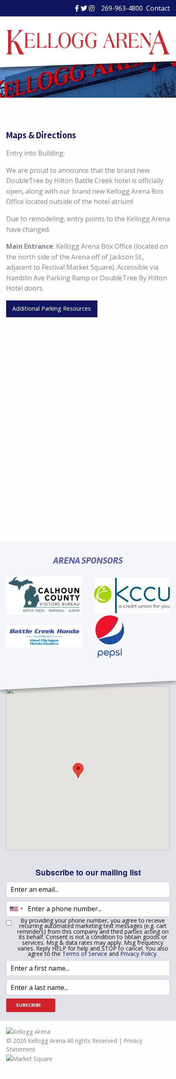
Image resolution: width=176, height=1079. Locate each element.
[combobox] (16, 908)
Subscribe (28, 1005)
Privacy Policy (138, 954)
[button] (78, 770)
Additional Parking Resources (51, 308)
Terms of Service (84, 954)
